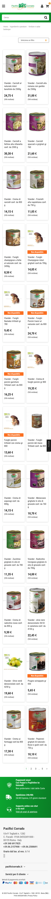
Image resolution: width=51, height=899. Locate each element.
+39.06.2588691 (29, 846)
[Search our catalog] (45, 17)
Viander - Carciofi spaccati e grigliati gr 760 (37, 144)
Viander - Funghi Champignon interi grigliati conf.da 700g (37, 260)
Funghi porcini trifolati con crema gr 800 (13, 443)
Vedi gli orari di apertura (26, 811)
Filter (49, 444)
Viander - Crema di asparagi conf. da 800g (12, 501)
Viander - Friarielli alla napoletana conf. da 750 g (37, 202)
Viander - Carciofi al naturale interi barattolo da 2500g (12, 86)
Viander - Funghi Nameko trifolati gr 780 (12, 321)
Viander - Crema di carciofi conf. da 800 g (13, 202)
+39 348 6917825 (11, 843)
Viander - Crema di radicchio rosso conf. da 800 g (13, 623)
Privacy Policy (32, 896)
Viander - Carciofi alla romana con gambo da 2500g (37, 86)
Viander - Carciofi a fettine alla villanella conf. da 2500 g (13, 144)
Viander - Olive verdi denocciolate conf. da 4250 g (13, 684)
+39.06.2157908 (11, 846)
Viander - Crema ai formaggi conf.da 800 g (13, 742)
